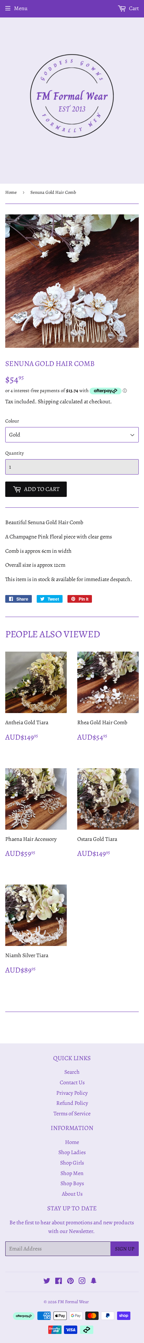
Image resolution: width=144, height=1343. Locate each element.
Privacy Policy (72, 1093)
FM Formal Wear (73, 1302)
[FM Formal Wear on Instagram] (82, 1282)
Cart (133, 8)
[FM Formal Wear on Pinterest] (70, 1282)
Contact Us (72, 1082)
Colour (12, 421)
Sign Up (124, 1248)
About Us (72, 1194)
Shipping (48, 401)
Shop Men (72, 1173)
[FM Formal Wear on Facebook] (58, 1282)
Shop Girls (72, 1163)
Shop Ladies (72, 1152)
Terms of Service (72, 1113)
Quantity (14, 453)
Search (72, 1072)
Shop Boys (72, 1183)
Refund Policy (72, 1103)
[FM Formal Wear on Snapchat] (93, 1282)
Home (11, 192)
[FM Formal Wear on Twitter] (46, 1282)
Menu (21, 8)
